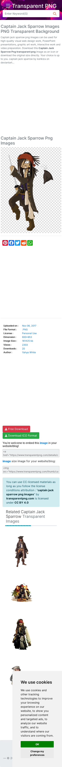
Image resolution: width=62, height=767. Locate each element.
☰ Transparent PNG (31, 6)
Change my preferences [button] (37, 753)
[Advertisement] (31, 101)
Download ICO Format (22, 435)
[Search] (54, 13)
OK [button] (37, 744)
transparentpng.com (20, 498)
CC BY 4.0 (21, 502)
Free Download (17, 429)
